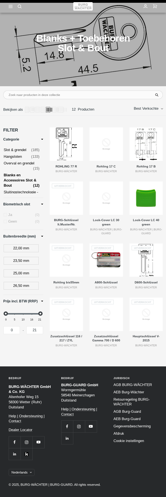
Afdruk (118, 433)
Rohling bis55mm (66, 282)
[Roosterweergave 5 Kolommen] (53, 110)
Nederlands (19, 472)
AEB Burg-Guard (126, 419)
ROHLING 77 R (66, 166)
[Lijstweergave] (27, 110)
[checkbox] (24, 214)
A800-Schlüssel (106, 282)
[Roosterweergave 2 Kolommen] (37, 110)
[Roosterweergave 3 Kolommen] (43, 110)
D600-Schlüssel (146, 282)
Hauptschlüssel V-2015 (146, 338)
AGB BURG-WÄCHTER (132, 385)
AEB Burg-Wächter (128, 392)
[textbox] (11, 330)
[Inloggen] (145, 6)
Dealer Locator (20, 430)
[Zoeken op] (20, 6)
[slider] (6, 313)
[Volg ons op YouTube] (38, 442)
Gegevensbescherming (132, 426)
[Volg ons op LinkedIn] (15, 454)
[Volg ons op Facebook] (15, 442)
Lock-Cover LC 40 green (146, 222)
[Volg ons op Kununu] (26, 454)
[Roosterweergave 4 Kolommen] (48, 110)
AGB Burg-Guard (127, 411)
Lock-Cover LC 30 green (106, 222)
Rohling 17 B (146, 166)
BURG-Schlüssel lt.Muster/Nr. (66, 222)
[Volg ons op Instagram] (26, 442)
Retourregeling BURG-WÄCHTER (131, 401)
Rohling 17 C (106, 166)
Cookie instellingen (128, 441)
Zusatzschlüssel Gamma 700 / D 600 (106, 338)
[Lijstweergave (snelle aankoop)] (32, 110)
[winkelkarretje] (155, 6)
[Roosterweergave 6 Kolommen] (60, 110)
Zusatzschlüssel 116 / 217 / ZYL (66, 338)
